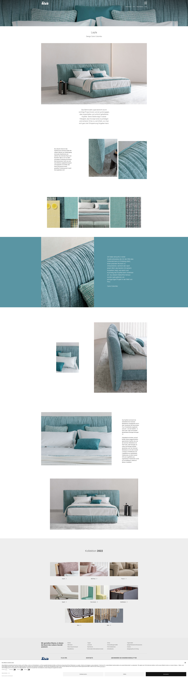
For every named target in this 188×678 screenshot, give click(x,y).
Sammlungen (128, 6)
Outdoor (129, 646)
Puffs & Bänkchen (111, 646)
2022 (134, 6)
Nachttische (90, 646)
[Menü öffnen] (145, 3)
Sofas (108, 642)
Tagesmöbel (130, 642)
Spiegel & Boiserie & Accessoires (134, 644)
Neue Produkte (140, 6)
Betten (69, 642)
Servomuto (93, 602)
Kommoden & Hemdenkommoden (95, 648)
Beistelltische (71, 648)
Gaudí (63, 578)
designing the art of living (133, 648)
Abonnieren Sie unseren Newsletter (124, 658)
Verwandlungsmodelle (112, 644)
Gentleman (123, 602)
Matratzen (70, 644)
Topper (89, 642)
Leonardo (89, 644)
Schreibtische (110, 648)
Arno (78, 625)
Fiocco (123, 578)
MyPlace (93, 578)
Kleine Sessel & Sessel (73, 646)
